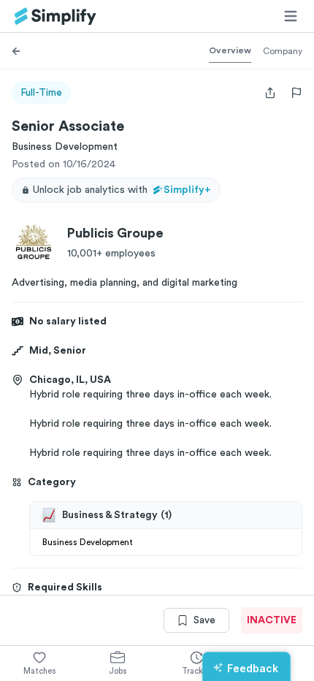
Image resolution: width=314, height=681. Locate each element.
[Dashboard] (55, 16)
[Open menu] (290, 16)
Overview (230, 50)
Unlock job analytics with (122, 190)
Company (282, 51)
